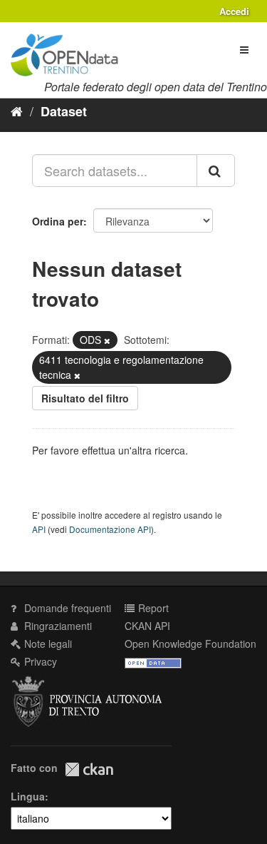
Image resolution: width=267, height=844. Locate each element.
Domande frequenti (66, 608)
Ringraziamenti (56, 626)
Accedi (234, 11)
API (39, 529)
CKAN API (147, 626)
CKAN (89, 769)
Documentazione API (110, 529)
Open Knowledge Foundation (190, 643)
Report (152, 608)
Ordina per (57, 221)
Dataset (64, 111)
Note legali (46, 643)
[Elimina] (107, 340)
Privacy (39, 661)
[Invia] (216, 170)
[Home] (17, 110)
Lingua (28, 796)
